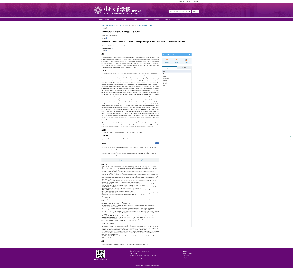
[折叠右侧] (290, 139)
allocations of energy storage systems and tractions (126, 138)
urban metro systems (106, 138)
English (197, 1)
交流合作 (178, 19)
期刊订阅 (167, 19)
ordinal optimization (108, 140)
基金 (164, 85)
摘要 (164, 71)
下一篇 (140, 160)
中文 (193, 1)
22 (188, 258)
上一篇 (120, 160)
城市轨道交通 (104, 132)
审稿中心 (145, 19)
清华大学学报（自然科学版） (108, 25)
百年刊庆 (188, 1)
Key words (166, 78)
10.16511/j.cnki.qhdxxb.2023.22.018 (145, 25)
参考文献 (165, 83)
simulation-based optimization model (150, 138)
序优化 (140, 132)
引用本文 (165, 80)
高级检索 (195, 11)
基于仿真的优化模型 (131, 132)
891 (189, 255)
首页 (115, 19)
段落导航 (169, 68)
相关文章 (184, 68)
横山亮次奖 (181, 1)
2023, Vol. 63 (120, 25)
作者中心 (134, 19)
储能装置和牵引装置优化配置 (117, 132)
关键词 (164, 76)
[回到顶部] (290, 136)
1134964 (190, 253)
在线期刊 (156, 19)
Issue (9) (126, 25)
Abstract (165, 73)
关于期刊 (123, 19)
